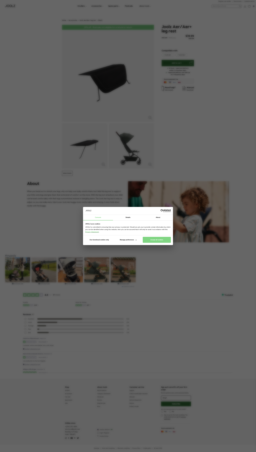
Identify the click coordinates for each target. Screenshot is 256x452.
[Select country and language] (253, 6)
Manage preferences (127, 240)
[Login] (244, 6)
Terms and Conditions (108, 448)
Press (98, 406)
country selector (105, 429)
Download (190, 90)
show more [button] (67, 173)
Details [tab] (128, 217)
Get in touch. (169, 90)
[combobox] (225, 6)
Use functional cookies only (99, 240)
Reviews (99, 400)
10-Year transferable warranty (139, 393)
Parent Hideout (101, 390)
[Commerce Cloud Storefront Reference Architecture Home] (10, 6)
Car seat (67, 397)
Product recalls (134, 406)
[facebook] (68, 438)
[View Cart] (249, 6)
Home (64, 20)
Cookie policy (147, 448)
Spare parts (68, 400)
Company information (103, 393)
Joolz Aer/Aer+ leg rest (88, 20)
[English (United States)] (97, 430)
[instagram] (66, 438)
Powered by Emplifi (128, 286)
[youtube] (71, 438)
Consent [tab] (98, 217)
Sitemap (96, 448)
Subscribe (176, 404)
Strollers (67, 390)
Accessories (72, 20)
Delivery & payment (135, 400)
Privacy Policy (136, 448)
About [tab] (158, 217)
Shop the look (101, 403)
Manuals (132, 397)
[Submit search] (240, 6)
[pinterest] (74, 438)
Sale (66, 403)
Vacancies (100, 397)
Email (164, 398)
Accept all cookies (156, 240)
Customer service (249, 1)
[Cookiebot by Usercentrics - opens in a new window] (162, 210)
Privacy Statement (92, 232)
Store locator (238, 1)
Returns (132, 403)
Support (132, 390)
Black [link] (100, 20)
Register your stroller (224, 1)
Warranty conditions (124, 448)
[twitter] (78, 438)
